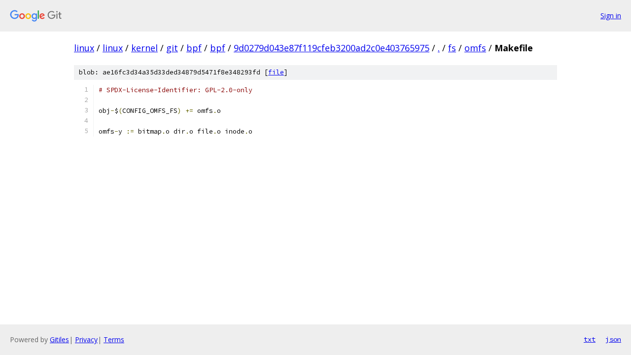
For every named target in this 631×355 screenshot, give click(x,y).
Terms (114, 339)
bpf (194, 48)
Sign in (610, 15)
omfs (475, 48)
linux (84, 48)
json (613, 339)
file (276, 72)
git (172, 48)
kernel (144, 48)
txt (590, 339)
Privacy (86, 339)
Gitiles (59, 339)
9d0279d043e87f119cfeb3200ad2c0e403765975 (331, 48)
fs (452, 48)
